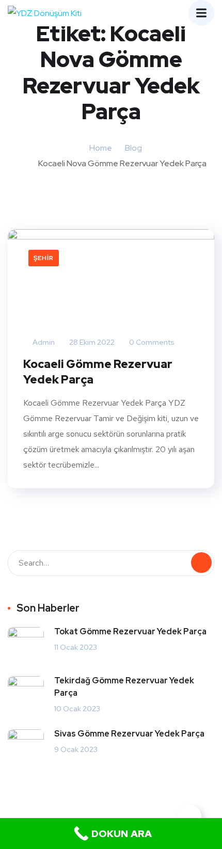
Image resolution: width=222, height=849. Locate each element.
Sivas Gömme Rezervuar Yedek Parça (129, 733)
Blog (133, 147)
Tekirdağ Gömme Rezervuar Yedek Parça (124, 686)
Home (100, 147)
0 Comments (151, 342)
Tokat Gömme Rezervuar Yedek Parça (130, 631)
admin (43, 342)
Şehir (44, 258)
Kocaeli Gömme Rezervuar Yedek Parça (97, 372)
